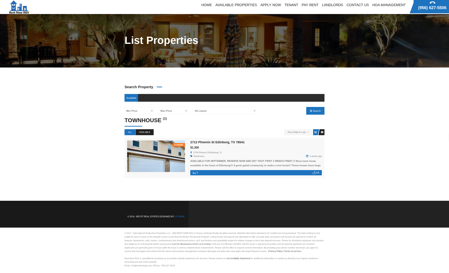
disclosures (186, 244)
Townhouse (198, 156)
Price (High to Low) (297, 132)
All (130, 132)
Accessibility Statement (238, 258)
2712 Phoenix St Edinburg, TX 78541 (217, 142)
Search (316, 110)
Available (131, 97)
